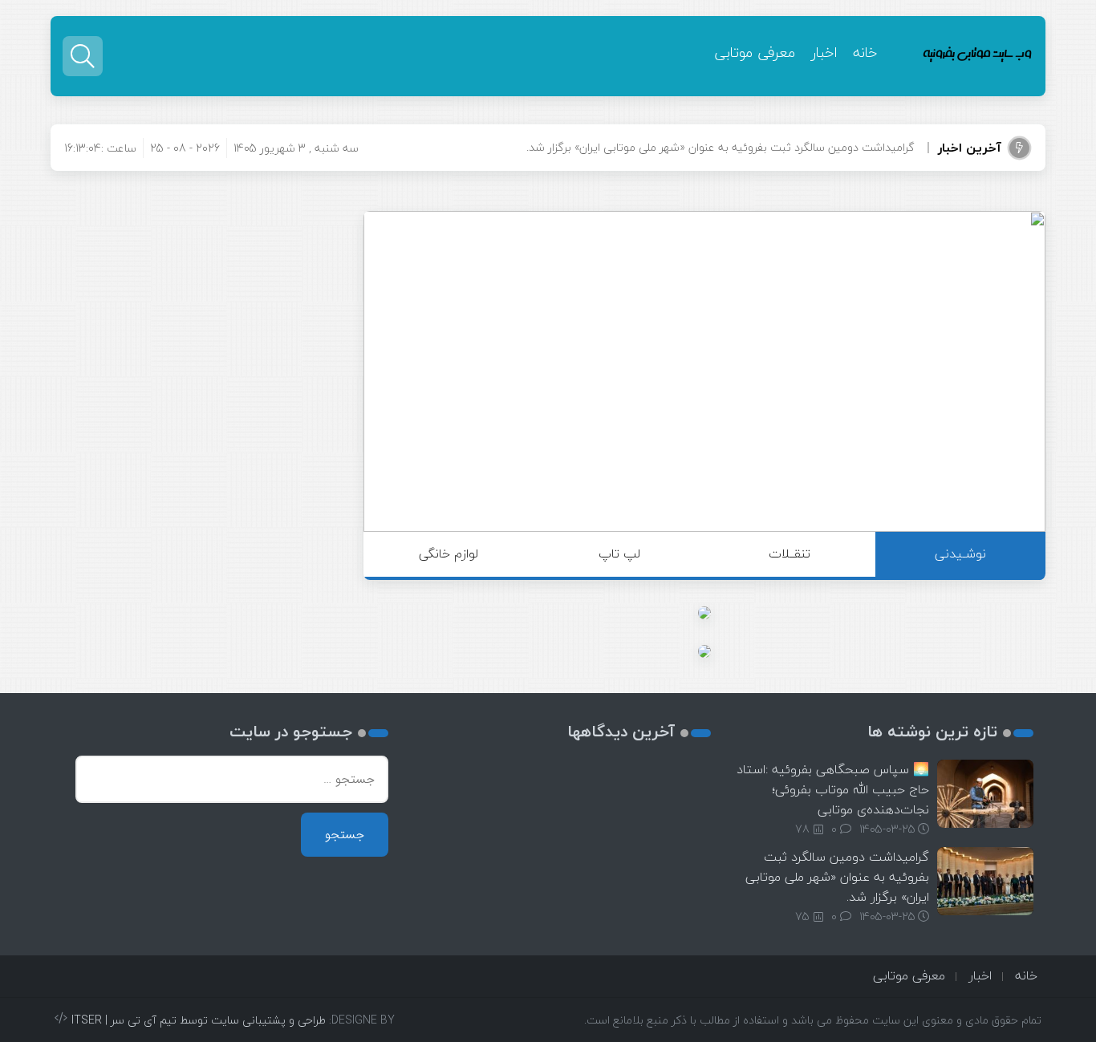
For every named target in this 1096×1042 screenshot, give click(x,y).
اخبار (824, 52)
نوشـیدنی (960, 553)
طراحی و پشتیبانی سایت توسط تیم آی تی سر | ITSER (198, 1020)
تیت (904, 147)
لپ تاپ (619, 553)
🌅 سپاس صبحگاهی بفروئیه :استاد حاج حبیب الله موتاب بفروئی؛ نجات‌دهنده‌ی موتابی (833, 789)
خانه (865, 52)
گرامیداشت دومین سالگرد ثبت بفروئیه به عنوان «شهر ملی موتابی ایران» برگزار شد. (837, 876)
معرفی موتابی (754, 52)
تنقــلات (789, 553)
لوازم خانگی (448, 553)
